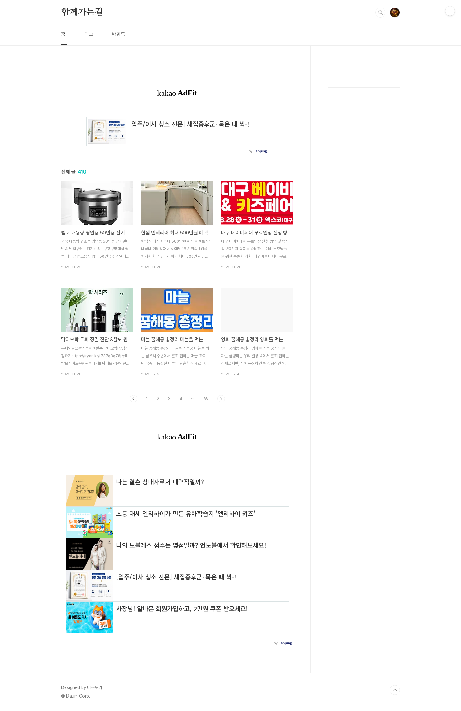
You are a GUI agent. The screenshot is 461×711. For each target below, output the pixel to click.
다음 (221, 398)
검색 (380, 12)
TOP (395, 690)
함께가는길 (82, 12)
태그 (88, 34)
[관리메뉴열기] (450, 11)
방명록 (118, 34)
